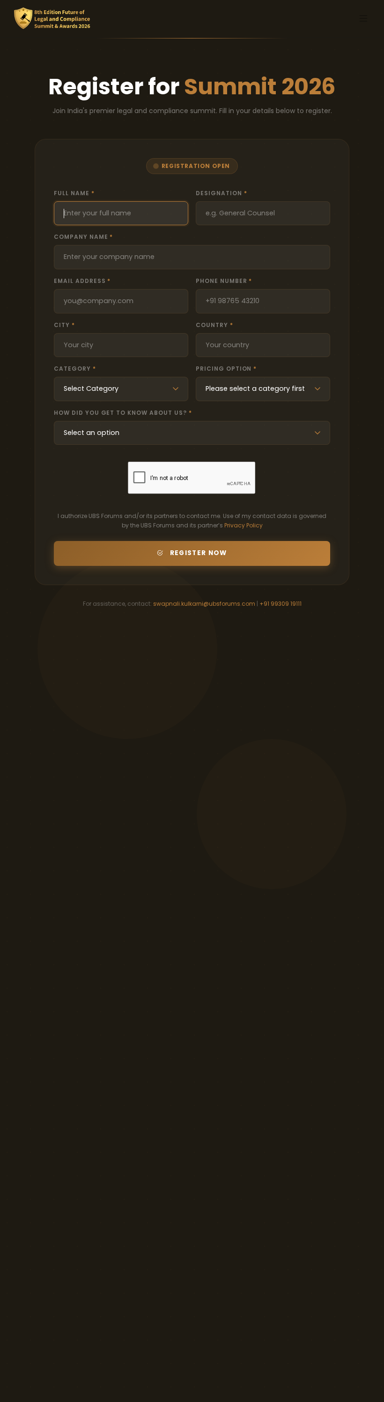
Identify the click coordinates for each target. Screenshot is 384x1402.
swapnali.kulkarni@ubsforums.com (204, 604)
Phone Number (224, 281)
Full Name (74, 193)
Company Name (83, 237)
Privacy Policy (243, 525)
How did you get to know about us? (123, 413)
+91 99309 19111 (280, 604)
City (64, 325)
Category (75, 369)
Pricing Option (226, 369)
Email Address (82, 281)
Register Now (198, 553)
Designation (221, 193)
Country (214, 325)
